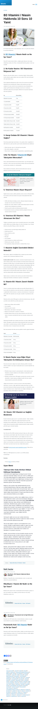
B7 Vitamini (25, 681)
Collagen (26, 678)
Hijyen (7, 685)
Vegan (14, 673)
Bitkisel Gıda (8, 673)
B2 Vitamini (28, 603)
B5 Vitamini (22, 625)
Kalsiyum (8, 693)
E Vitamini (26, 680)
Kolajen (7, 680)
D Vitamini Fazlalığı (25, 694)
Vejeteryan (12, 672)
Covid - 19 (8, 684)
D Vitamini (8, 674)
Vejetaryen (16, 682)
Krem (19, 696)
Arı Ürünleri (25, 673)
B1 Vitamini (8, 690)
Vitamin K (19, 692)
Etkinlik (12, 684)
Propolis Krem (13, 696)
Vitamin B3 (22, 155)
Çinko (28, 682)
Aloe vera (23, 696)
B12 (22, 680)
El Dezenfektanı (13, 685)
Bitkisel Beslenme (9, 676)
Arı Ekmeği (8, 686)
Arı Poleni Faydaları (15, 686)
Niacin (10, 461)
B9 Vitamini (25, 685)
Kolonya (14, 688)
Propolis (11, 681)
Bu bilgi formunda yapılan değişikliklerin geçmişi (18, 447)
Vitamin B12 (17, 680)
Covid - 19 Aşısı (9, 688)
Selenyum (18, 694)
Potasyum (13, 694)
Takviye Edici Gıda (13, 562)
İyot (24, 693)
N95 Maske (8, 678)
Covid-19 (22, 684)
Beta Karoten (22, 686)
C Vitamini (27, 677)
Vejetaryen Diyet (23, 682)
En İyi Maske (19, 673)
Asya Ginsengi (19, 693)
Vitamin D (13, 674)
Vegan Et (8, 696)
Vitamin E (16, 681)
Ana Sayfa (5, 10)
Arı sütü (12, 677)
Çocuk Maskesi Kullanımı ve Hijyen (12, 689)
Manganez (8, 694)
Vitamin (24, 562)
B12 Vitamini (21, 678)
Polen (7, 681)
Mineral (25, 670)
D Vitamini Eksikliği (9, 682)
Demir (26, 674)
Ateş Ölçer (17, 684)
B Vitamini (27, 689)
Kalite (7, 672)
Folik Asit (21, 674)
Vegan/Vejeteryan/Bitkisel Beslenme (22, 672)
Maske (20, 670)
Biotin (20, 681)
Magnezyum (13, 693)
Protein (23, 690)
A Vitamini (8, 677)
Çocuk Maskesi (14, 678)
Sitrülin (18, 690)
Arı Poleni (12, 680)
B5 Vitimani (28, 644)
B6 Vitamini (19, 685)
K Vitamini (24, 692)
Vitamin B (22, 689)
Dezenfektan (16, 676)
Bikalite (3, 4)
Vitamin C (22, 677)
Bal (28, 681)
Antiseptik (27, 684)
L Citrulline (14, 690)
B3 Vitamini (10, 54)
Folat (18, 674)
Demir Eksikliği (22, 676)
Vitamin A (17, 677)
